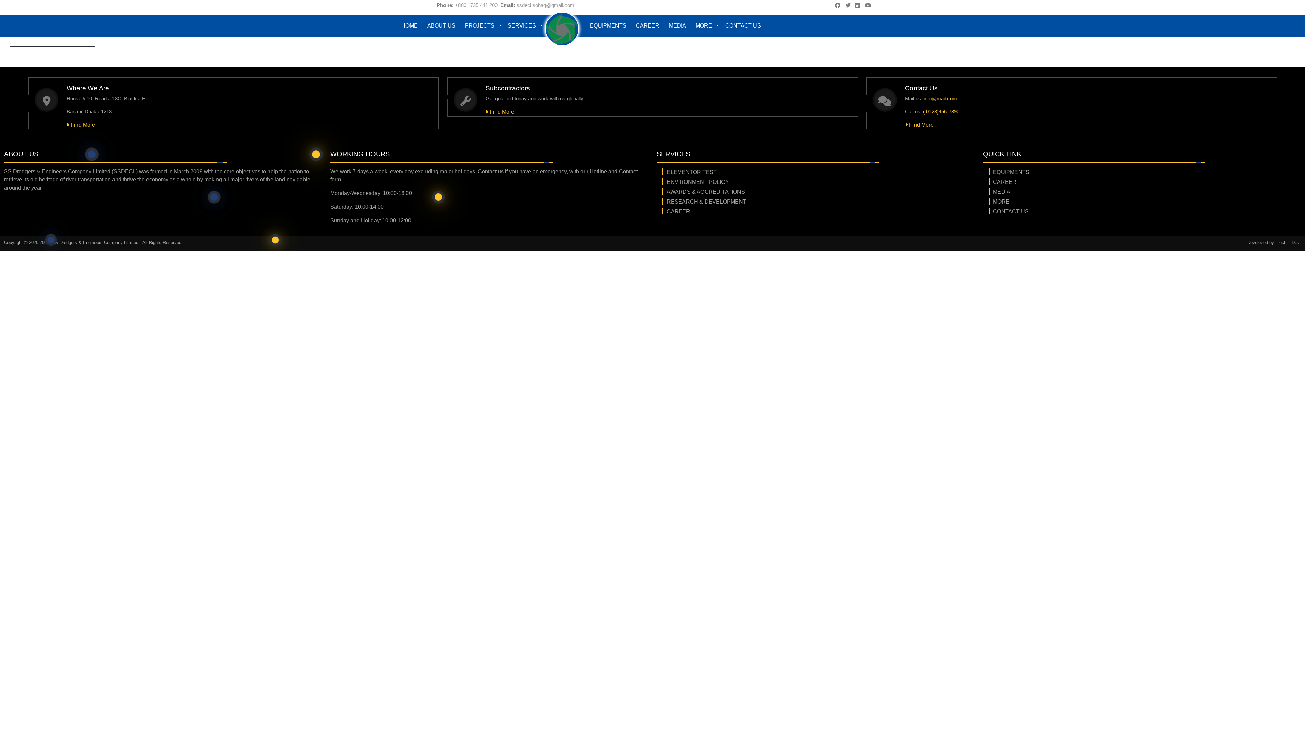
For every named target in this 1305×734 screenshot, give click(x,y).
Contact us (743, 26)
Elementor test (692, 172)
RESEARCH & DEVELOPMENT (706, 202)
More (704, 26)
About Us (441, 26)
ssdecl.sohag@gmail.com (545, 5)
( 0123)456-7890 (941, 112)
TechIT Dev (1288, 242)
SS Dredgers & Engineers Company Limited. (96, 242)
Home (409, 26)
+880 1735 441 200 (476, 5)
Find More (82, 125)
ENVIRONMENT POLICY (698, 182)
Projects (479, 26)
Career (647, 26)
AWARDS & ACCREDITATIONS (706, 192)
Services (522, 26)
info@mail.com (940, 98)
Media (677, 26)
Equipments (608, 26)
